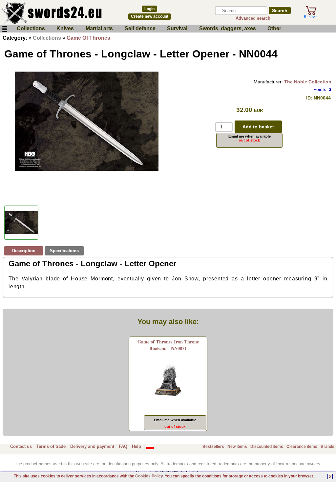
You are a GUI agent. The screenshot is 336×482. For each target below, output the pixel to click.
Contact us (21, 446)
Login (149, 9)
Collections (31, 28)
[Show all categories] (4, 29)
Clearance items (301, 447)
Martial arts (99, 28)
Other (274, 28)
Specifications (64, 250)
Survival (177, 28)
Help (136, 446)
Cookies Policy (149, 476)
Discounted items (266, 447)
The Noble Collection (307, 81)
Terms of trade (51, 446)
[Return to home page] (59, 13)
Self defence (140, 28)
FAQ (123, 446)
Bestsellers (213, 447)
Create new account (149, 16)
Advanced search (253, 18)
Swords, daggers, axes (227, 28)
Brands (327, 447)
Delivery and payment (92, 446)
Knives (65, 28)
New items (237, 447)
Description (23, 250)
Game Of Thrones (88, 38)
